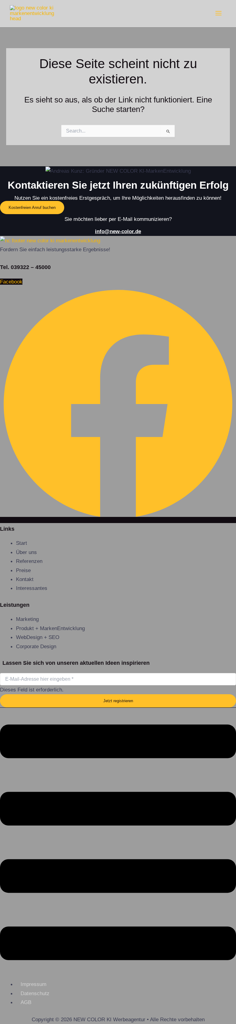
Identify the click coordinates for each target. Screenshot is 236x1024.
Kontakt (24, 579)
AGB (26, 1002)
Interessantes (31, 588)
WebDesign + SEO (37, 637)
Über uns (26, 552)
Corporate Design (36, 646)
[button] (118, 844)
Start (21, 543)
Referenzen (29, 561)
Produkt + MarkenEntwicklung (50, 628)
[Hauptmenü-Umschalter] (218, 13)
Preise (23, 570)
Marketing (27, 619)
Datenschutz (35, 993)
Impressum (33, 984)
